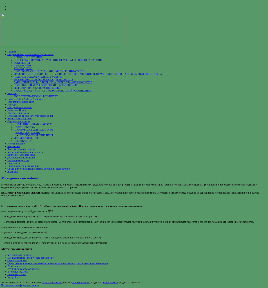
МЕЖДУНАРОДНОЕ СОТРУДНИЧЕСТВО (37, 88)
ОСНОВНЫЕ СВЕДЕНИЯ (28, 57)
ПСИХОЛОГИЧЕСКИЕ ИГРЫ (36, 135)
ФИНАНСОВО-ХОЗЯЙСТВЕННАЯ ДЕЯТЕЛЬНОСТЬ (43, 79)
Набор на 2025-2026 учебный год (25, 99)
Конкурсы (12, 104)
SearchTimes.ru (110, 282)
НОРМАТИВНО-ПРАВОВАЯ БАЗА (33, 124)
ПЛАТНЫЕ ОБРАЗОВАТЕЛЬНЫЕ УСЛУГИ (38, 76)
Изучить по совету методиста (23, 269)
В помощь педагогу (17, 271)
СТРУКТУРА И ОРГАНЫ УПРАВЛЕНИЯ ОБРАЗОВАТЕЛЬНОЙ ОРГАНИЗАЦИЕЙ (59, 60)
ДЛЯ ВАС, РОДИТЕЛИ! (27, 132)
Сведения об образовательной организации (30, 54)
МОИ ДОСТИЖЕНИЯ (26, 138)
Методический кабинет (19, 107)
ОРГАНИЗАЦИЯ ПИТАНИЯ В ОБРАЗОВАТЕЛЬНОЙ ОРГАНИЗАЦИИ (53, 90)
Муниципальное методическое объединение (30, 257)
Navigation (12, 171)
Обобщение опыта (17, 260)
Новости (12, 93)
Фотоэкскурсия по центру (21, 149)
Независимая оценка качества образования (30, 115)
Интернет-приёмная (18, 113)
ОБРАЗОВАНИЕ (23, 65)
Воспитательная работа (19, 118)
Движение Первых (17, 110)
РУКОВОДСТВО (23, 68)
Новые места (14, 163)
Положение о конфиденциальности (20, 285)
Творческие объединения (20, 101)
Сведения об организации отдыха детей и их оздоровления (38, 168)
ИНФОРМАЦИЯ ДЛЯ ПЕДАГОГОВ (34, 129)
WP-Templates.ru (80, 282)
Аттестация (13, 266)
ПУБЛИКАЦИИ (22, 141)
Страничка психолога (18, 121)
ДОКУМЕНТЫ (22, 62)
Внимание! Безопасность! (21, 154)
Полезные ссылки (16, 274)
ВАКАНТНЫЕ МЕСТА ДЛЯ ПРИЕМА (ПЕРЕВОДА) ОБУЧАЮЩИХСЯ (53, 82)
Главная (11, 51)
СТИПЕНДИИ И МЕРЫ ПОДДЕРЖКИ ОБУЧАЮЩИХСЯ (45, 85)
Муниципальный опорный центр (25, 152)
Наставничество (16, 143)
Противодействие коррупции (23, 166)
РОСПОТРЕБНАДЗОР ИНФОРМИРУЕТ (36, 96)
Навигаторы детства (18, 160)
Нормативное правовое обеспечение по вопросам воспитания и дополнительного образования (57, 263)
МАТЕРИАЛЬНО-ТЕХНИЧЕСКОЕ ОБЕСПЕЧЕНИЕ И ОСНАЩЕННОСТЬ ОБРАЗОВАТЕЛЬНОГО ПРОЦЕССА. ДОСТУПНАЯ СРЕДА (88, 74)
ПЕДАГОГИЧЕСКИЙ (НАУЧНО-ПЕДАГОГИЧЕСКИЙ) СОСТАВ (49, 71)
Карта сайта (13, 146)
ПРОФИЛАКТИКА (24, 127)
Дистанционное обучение (21, 157)
